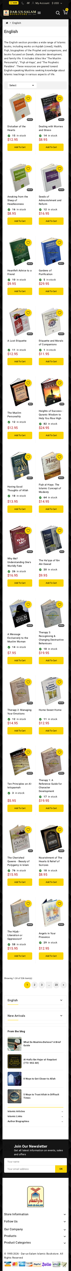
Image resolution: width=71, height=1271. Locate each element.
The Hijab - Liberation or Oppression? (14, 935)
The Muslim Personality (14, 414)
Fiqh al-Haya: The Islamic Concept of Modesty (50, 488)
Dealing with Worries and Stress (51, 128)
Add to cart (19, 147)
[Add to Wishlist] (28, 98)
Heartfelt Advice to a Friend (19, 272)
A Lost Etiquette (16, 341)
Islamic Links (35, 1116)
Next (63, 985)
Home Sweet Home (50, 710)
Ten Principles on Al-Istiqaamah (19, 785)
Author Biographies (35, 1121)
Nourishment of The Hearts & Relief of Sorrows (50, 861)
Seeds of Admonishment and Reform (50, 200)
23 (56, 985)
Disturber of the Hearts (16, 128)
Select (22, 85)
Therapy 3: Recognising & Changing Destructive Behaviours (51, 638)
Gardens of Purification (46, 272)
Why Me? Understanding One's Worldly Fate (19, 562)
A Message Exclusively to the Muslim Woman (17, 637)
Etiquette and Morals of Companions (51, 342)
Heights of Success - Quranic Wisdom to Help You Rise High (51, 414)
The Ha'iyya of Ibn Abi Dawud (49, 562)
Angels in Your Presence (47, 935)
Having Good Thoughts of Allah (17, 488)
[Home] (8, 23)
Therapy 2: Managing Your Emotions (19, 711)
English (13, 1000)
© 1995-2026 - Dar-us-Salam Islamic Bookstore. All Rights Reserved (33, 1256)
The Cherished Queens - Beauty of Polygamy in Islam (18, 861)
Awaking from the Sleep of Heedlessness (17, 200)
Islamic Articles (35, 1111)
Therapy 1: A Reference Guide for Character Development (50, 785)
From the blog (16, 1031)
